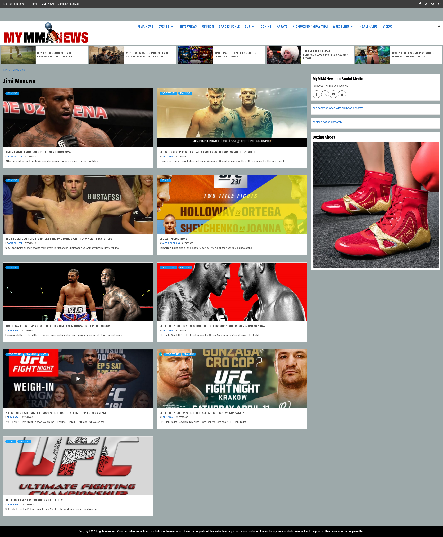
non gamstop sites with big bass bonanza (338, 108)
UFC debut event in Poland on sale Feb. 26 (34, 500)
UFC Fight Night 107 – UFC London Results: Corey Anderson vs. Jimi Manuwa (212, 326)
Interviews (188, 26)
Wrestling (341, 26)
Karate (282, 26)
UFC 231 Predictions (173, 239)
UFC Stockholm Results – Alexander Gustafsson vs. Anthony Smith (208, 152)
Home (34, 3)
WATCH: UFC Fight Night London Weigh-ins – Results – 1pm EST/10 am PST (56, 413)
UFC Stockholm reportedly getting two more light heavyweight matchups (58, 239)
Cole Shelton (15, 156)
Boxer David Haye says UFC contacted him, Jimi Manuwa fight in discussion (58, 326)
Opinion (208, 26)
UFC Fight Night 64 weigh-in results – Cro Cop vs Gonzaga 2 (202, 413)
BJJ (247, 26)
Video (43, 354)
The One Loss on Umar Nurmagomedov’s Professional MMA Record (237, 55)
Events (164, 26)
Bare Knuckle (229, 26)
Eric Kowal (168, 156)
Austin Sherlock (171, 243)
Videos (388, 26)
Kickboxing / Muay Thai (310, 26)
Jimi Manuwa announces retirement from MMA (38, 152)
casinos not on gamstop (327, 122)
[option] (44, 55)
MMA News (48, 3)
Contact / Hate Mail (68, 3)
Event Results (168, 93)
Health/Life (369, 26)
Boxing (266, 26)
